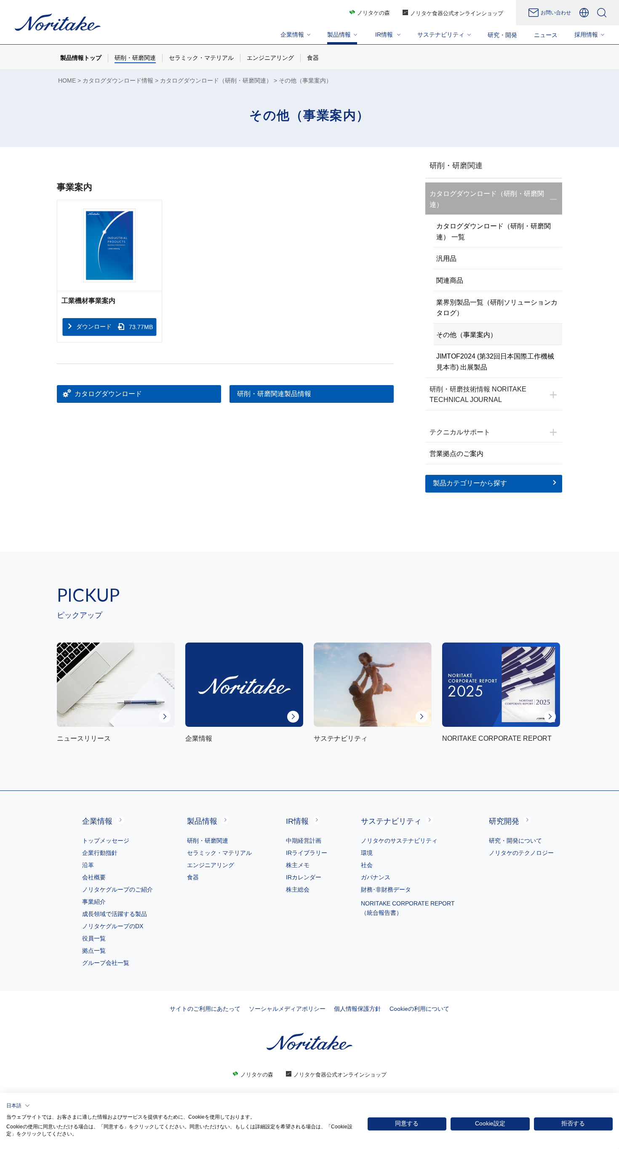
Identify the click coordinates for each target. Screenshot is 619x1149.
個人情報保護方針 (357, 1008)
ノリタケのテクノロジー (521, 852)
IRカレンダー (303, 877)
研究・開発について (515, 840)
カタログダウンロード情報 (118, 81)
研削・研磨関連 (207, 840)
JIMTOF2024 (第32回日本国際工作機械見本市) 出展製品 (495, 362)
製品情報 (202, 821)
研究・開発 (502, 35)
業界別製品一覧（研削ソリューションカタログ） (497, 308)
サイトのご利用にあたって (205, 1008)
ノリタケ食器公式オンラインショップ (456, 13)
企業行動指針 (99, 852)
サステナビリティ (391, 821)
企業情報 (97, 821)
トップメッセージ (105, 840)
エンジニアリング (210, 865)
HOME (67, 81)
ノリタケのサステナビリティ (399, 840)
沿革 (88, 865)
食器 (193, 877)
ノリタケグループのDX (112, 926)
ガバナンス (375, 877)
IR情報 (297, 821)
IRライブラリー (306, 852)
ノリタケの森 (373, 13)
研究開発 (504, 821)
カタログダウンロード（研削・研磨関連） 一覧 (493, 231)
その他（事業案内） (466, 334)
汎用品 (446, 258)
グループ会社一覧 (105, 962)
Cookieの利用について (419, 1008)
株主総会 (298, 889)
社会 (367, 865)
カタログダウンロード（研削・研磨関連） (216, 81)
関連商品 (449, 280)
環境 (367, 852)
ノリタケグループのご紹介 (117, 889)
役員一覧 (94, 938)
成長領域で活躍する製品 (114, 914)
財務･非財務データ (386, 889)
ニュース (546, 35)
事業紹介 (94, 901)
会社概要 (94, 877)
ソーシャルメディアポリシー (287, 1008)
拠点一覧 (94, 950)
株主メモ (298, 865)
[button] (18, 1105)
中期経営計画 (303, 840)
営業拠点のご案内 (456, 453)
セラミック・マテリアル (219, 852)
